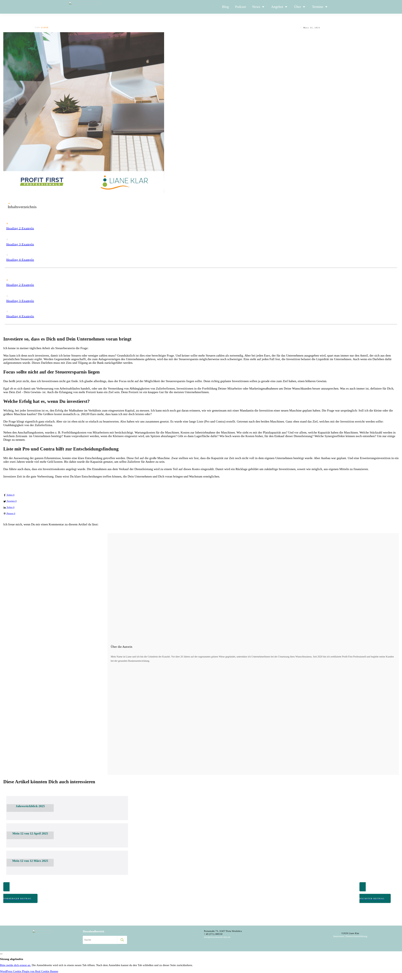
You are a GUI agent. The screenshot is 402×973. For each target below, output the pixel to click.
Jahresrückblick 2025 (30, 806)
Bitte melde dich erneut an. (15, 965)
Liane (45, 27)
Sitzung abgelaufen (11, 959)
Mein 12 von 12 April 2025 (30, 833)
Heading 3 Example (20, 244)
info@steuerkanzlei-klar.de (217, 937)
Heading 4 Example (20, 259)
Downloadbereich (93, 931)
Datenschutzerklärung (356, 936)
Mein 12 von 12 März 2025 (30, 860)
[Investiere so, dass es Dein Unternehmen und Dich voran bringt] (83, 192)
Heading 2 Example (20, 228)
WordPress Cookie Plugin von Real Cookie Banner (29, 971)
